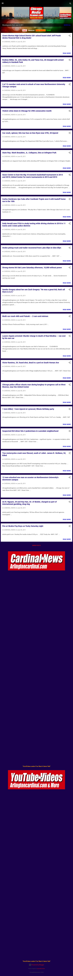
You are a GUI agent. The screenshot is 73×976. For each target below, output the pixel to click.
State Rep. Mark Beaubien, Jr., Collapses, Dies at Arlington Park (29, 153)
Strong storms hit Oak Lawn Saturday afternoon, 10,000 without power (32, 267)
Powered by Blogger (37, 965)
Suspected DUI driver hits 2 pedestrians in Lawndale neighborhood (30, 431)
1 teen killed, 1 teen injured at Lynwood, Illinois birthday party (28, 409)
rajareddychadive (41, 968)
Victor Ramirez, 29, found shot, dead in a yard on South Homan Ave (30, 362)
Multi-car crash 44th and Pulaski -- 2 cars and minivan (25, 316)
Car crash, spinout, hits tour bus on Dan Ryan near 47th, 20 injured (30, 133)
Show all (67, 25)
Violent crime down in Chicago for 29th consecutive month (27, 111)
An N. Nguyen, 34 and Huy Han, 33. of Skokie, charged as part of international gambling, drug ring (29, 503)
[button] (69, 35)
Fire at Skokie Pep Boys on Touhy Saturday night (22, 526)
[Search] (70, 4)
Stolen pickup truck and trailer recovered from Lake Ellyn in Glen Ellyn (31, 248)
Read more (67, 53)
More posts (36, 545)
